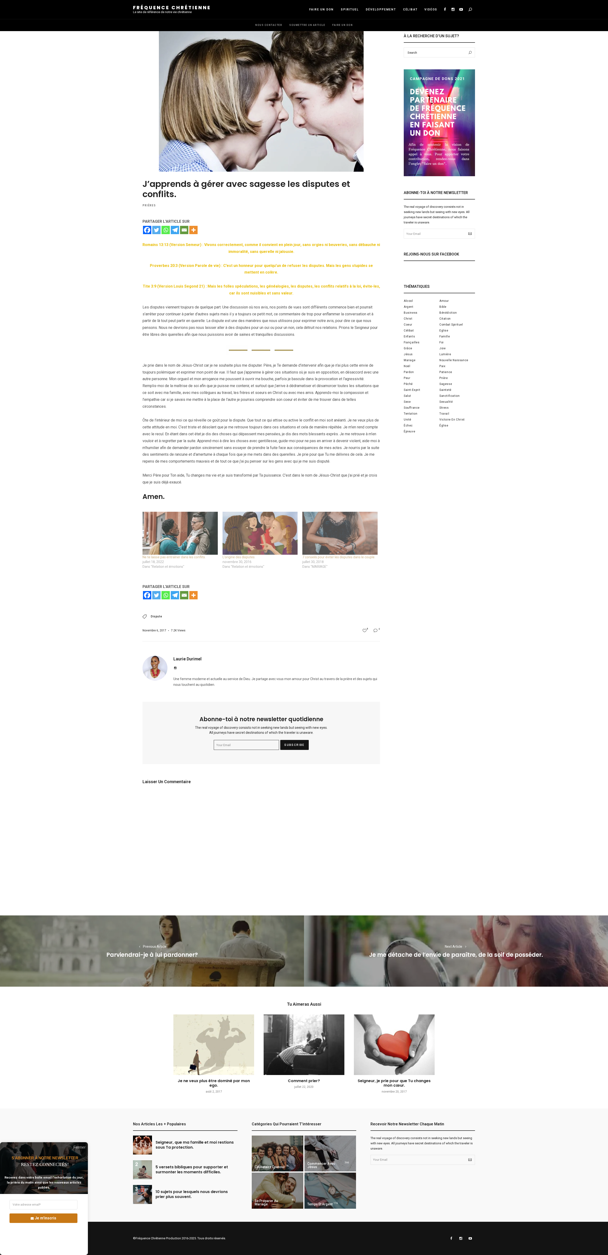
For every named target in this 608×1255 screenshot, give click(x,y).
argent (408, 306)
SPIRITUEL (350, 9)
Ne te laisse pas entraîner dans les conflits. (174, 557)
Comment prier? (304, 1081)
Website (175, 668)
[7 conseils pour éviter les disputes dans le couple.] (340, 533)
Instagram (453, 9)
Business (411, 312)
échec (408, 425)
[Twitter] (156, 230)
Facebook (445, 9)
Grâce (408, 348)
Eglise (443, 330)
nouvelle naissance (453, 360)
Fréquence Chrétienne (172, 7)
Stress (444, 407)
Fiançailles (412, 342)
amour (444, 301)
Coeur (408, 324)
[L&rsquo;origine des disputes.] (260, 533)
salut (407, 396)
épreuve (409, 431)
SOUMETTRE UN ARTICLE (307, 25)
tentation (410, 413)
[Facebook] (147, 230)
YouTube (461, 9)
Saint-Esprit (412, 390)
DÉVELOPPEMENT (381, 9)
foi (441, 342)
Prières (149, 205)
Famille (444, 336)
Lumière (445, 354)
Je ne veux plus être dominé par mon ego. (214, 1083)
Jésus (408, 354)
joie (442, 348)
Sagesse (445, 384)
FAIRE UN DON (321, 9)
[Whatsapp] (166, 230)
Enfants (409, 336)
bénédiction (448, 312)
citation (445, 318)
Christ (408, 318)
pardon (409, 372)
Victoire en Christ (452, 419)
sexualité (446, 401)
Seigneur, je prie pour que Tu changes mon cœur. (394, 1083)
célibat (409, 330)
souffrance (412, 407)
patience (445, 372)
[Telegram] (175, 230)
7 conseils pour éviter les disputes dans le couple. (338, 557)
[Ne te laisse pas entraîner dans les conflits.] (180, 533)
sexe (407, 401)
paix (442, 366)
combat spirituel (451, 324)
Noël (407, 366)
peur (407, 378)
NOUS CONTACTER (268, 25)
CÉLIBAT (410, 9)
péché (408, 384)
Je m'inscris (45, 1218)
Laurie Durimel (187, 658)
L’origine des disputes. (239, 557)
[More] (193, 230)
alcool (408, 301)
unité (407, 419)
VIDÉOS (430, 9)
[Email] (184, 230)
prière (443, 378)
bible (442, 306)
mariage (409, 360)
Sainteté (445, 390)
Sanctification (449, 396)
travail (444, 413)
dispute (156, 616)
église (443, 425)
